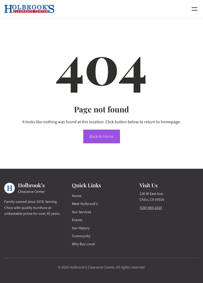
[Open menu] (194, 9)
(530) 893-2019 (151, 208)
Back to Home (102, 136)
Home (76, 196)
